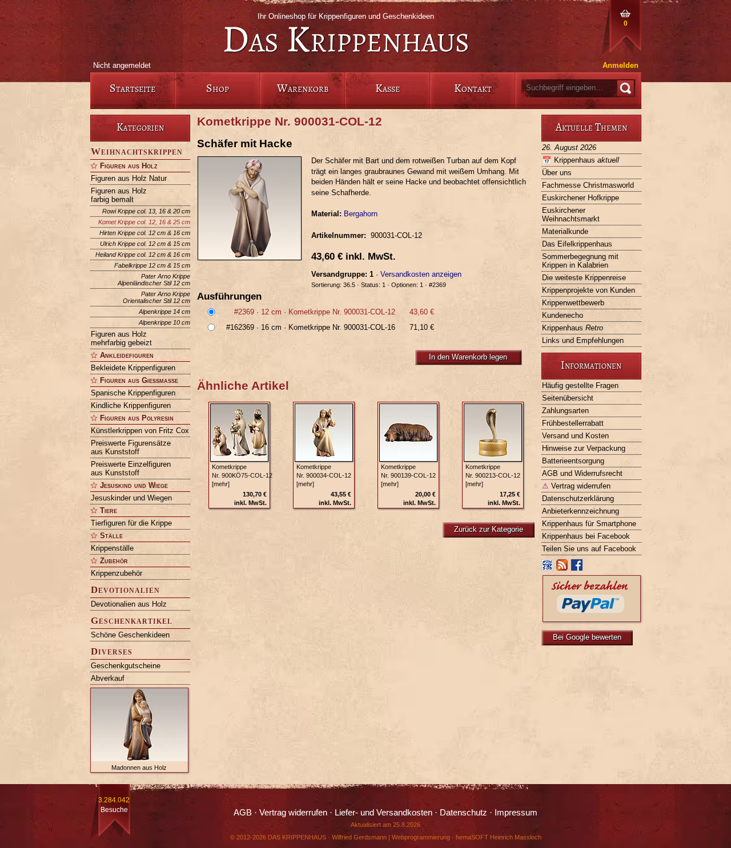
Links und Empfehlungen (583, 340)
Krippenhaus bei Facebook (586, 536)
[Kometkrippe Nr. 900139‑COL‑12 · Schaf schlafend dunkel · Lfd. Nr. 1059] (408, 432)
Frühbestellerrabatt (573, 423)
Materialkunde (565, 231)
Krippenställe (112, 548)
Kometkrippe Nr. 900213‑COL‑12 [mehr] (492, 475)
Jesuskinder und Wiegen (131, 498)
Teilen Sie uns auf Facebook (589, 548)
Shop (217, 88)
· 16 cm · (330, 327)
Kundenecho (562, 315)
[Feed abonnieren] (562, 567)
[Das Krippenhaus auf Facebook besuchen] (577, 567)
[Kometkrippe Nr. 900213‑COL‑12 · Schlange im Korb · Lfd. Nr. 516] (493, 432)
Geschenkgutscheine (125, 665)
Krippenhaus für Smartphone (589, 523)
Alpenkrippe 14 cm (164, 311)
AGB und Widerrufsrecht (582, 473)
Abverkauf (107, 678)
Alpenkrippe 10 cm (164, 322)
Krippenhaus (580, 160)
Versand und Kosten (575, 435)
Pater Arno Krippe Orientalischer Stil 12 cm (156, 297)
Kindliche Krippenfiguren (131, 405)
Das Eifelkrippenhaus (577, 244)
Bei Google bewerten (587, 637)
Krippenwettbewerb (573, 302)
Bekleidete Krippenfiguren (133, 368)
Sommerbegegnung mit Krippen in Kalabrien (580, 260)
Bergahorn (360, 213)
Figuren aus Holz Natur (129, 178)
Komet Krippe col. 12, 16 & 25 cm (144, 222)
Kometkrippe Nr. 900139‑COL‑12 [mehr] (408, 475)
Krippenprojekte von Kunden (588, 290)
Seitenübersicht (567, 398)
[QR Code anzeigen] (547, 567)
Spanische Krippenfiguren (133, 393)
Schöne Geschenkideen (130, 635)
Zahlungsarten (565, 410)
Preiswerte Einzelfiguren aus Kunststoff (131, 468)
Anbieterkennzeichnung (580, 511)
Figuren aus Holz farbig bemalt (119, 195)
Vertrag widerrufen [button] (293, 812)
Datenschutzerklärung (578, 498)
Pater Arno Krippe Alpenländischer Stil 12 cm (154, 279)
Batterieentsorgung (573, 461)
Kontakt (473, 88)
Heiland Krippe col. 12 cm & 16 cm (142, 254)
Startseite (132, 88)
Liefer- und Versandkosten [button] (383, 812)
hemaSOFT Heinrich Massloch (498, 837)
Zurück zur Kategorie (488, 529)
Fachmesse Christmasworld (588, 185)
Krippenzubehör (116, 573)
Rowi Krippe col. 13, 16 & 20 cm (146, 211)
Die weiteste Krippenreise (584, 277)
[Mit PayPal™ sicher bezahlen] (591, 619)
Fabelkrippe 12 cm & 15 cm (152, 265)
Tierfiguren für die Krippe (131, 523)
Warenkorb (302, 88)
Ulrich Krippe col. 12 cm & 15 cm (145, 243)
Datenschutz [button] (463, 812)
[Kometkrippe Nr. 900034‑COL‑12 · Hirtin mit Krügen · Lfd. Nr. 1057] (324, 432)
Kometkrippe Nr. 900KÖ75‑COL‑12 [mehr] (242, 475)
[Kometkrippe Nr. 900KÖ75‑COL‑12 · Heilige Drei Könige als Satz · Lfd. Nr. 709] (239, 432)
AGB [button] (243, 812)
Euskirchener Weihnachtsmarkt (571, 214)
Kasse (387, 88)
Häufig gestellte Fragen (580, 385)
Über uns (557, 172)
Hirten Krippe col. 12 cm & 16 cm (144, 232)
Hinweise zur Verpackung (583, 448)
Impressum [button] (516, 812)
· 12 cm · (334, 312)
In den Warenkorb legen (468, 357)
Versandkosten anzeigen (420, 274)
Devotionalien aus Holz (129, 604)
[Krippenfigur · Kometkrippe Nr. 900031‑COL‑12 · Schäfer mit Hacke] (254, 208)
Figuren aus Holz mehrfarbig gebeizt (121, 338)
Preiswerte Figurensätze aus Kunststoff (131, 447)
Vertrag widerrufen (576, 486)
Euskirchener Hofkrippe (580, 197)
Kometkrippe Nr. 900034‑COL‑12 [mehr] (323, 475)
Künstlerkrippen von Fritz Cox (140, 430)
